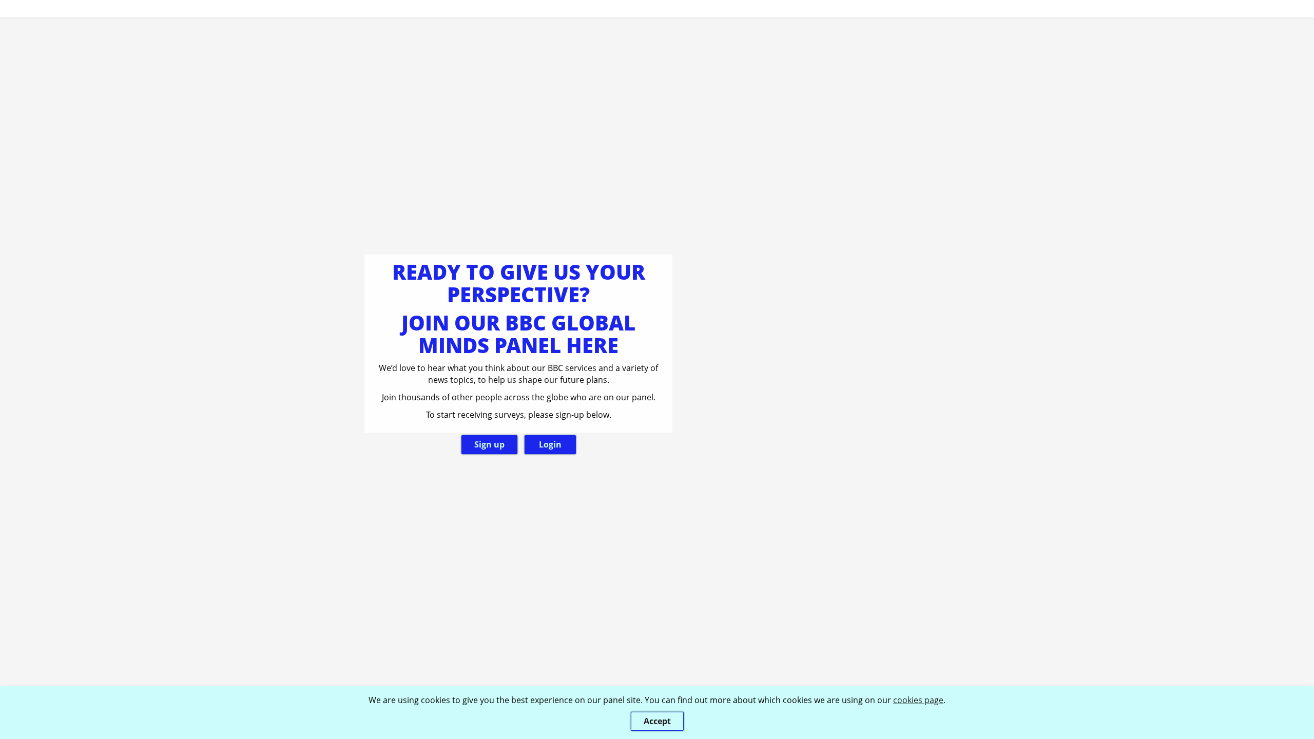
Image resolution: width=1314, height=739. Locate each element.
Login (550, 444)
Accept (657, 721)
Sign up (489, 444)
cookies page (918, 700)
